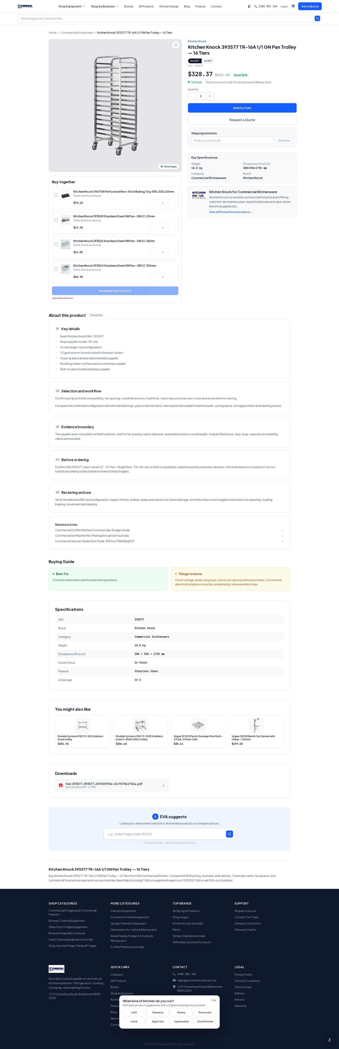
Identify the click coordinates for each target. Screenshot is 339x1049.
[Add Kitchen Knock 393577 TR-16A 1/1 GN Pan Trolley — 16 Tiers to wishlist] (175, 45)
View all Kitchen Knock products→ (231, 212)
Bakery (181, 1012)
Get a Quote (310, 6)
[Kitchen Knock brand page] (199, 195)
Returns (240, 999)
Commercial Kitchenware (77, 32)
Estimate (284, 140)
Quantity (193, 89)
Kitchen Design (169, 6)
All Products (146, 6)
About (115, 1018)
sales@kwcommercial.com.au (196, 980)
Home (53, 32)
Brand (114, 987)
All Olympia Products (186, 911)
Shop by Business (103, 6)
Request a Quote (242, 120)
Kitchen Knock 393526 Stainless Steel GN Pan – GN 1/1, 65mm (114, 241)
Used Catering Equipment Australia (71, 939)
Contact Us (118, 1024)
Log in (284, 6)
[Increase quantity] (172, 203)
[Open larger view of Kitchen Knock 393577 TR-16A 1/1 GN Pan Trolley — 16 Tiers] (115, 105)
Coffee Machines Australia (127, 947)
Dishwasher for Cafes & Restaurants (134, 929)
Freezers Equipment (123, 911)
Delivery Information (248, 923)
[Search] (317, 18)
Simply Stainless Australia (189, 936)
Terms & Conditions (247, 980)
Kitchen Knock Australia (188, 923)
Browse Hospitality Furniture (67, 933)
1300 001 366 (268, 6)
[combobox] (169, 18)
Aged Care (158, 1021)
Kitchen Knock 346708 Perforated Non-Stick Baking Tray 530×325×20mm (123, 191)
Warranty (241, 1005)
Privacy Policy (243, 974)
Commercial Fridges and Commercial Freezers (73, 912)
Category (117, 974)
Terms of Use (243, 987)
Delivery (240, 993)
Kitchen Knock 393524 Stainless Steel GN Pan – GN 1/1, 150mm (114, 265)
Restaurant (205, 1012)
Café (134, 1012)
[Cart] (293, 6)
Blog (187, 6)
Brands (128, 6)
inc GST (194, 60)
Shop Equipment (70, 6)
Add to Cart (242, 108)
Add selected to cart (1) (115, 290)
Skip (213, 1000)
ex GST (208, 60)
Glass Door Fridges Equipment (68, 927)
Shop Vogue (181, 917)
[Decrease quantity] (154, 203)
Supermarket (181, 1021)
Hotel (134, 1021)
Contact (216, 6)
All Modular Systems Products (192, 942)
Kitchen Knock (197, 41)
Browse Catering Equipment (67, 920)
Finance (200, 6)
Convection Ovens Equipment (130, 917)
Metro (176, 929)
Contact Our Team (247, 917)
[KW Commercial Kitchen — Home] (25, 6)
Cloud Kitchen (205, 1021)
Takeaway (157, 1012)
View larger (170, 166)
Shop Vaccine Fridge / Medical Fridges (73, 945)
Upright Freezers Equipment (128, 923)
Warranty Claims (245, 929)
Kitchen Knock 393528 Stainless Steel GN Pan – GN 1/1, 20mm (114, 216)
